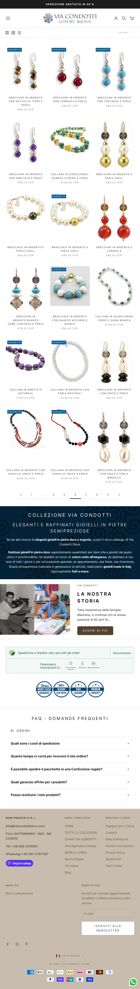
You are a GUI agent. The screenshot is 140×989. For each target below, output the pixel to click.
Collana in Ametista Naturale (26, 391)
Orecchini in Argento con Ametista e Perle (26, 176)
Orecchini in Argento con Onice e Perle (114, 391)
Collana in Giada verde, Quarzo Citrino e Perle (70, 176)
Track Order (114, 866)
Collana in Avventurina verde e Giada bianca (114, 318)
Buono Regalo (74, 859)
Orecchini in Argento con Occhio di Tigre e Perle (26, 101)
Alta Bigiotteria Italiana (80, 846)
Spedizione (113, 859)
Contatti (111, 832)
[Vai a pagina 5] (20, 494)
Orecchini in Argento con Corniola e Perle (70, 99)
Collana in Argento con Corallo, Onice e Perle (26, 472)
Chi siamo (72, 866)
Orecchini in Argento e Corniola (114, 249)
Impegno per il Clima (120, 826)
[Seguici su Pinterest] (26, 944)
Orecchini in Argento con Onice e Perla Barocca (114, 474)
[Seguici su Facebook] (7, 944)
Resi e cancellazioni (19, 893)
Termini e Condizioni (120, 846)
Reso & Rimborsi (117, 839)
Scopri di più (95, 630)
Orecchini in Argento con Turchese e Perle (114, 99)
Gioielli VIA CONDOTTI (80, 839)
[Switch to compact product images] (19, 33)
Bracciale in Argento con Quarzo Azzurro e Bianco (70, 320)
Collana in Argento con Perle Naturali (70, 391)
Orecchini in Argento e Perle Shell (114, 176)
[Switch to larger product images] (7, 33)
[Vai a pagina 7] (119, 494)
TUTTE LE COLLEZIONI (81, 832)
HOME (69, 826)
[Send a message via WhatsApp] (133, 982)
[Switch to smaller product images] (13, 33)
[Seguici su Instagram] (17, 944)
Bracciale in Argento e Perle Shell (25, 249)
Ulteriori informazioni (122, 653)
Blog (68, 872)
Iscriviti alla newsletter (108, 928)
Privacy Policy (115, 852)
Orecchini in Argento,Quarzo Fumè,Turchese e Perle (26, 320)
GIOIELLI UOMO (76, 852)
